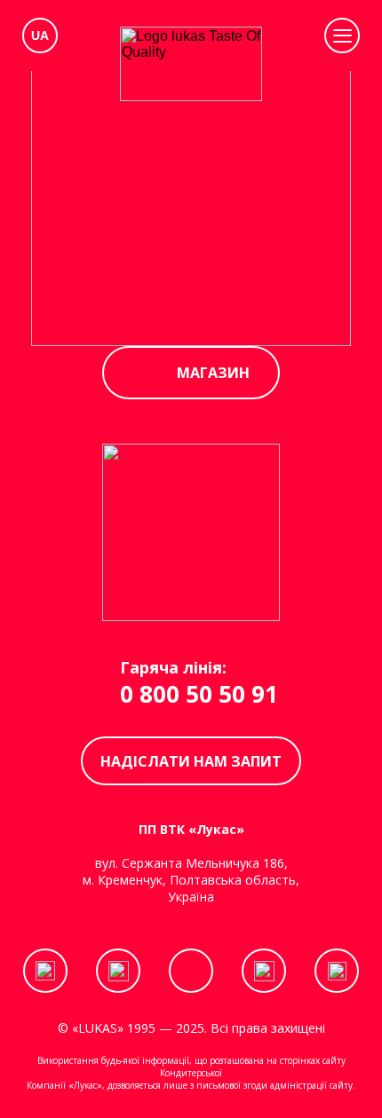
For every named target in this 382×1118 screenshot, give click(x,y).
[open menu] (342, 35)
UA (40, 35)
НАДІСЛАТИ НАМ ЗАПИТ (191, 761)
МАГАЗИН (213, 372)
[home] (191, 64)
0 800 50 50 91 (199, 694)
